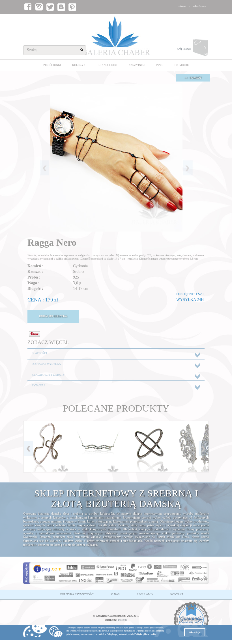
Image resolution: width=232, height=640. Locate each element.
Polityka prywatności (117, 634)
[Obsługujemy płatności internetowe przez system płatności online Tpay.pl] (116, 573)
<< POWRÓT (192, 77)
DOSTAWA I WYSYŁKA (46, 363)
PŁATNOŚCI (39, 353)
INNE (159, 65)
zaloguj (182, 6)
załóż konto (199, 6)
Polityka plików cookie (145, 634)
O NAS (115, 594)
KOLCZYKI (79, 65)
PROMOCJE (181, 65)
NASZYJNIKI (136, 65)
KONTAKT (176, 594)
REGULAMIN (145, 594)
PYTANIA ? (38, 385)
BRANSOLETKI (107, 65)
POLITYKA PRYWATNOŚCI (77, 594)
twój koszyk (193, 51)
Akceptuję (194, 632)
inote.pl (122, 619)
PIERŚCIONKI (52, 65)
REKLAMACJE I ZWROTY (48, 374)
